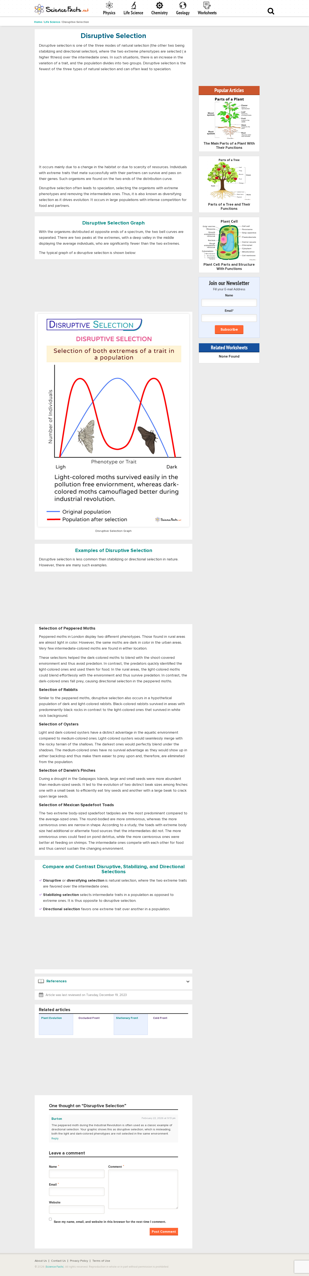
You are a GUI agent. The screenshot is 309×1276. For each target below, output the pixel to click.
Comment (116, 1166)
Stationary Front (127, 1018)
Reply (55, 1138)
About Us (41, 1260)
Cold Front (160, 1018)
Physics (109, 13)
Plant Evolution (51, 1018)
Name (54, 1166)
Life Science (133, 13)
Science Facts (54, 1266)
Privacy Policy (79, 1260)
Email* (229, 310)
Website (55, 1202)
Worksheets (207, 13)
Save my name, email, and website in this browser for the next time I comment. (110, 1221)
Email (54, 1184)
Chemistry (159, 13)
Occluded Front (89, 1018)
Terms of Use (101, 1260)
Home (38, 22)
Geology (183, 13)
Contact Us (58, 1260)
